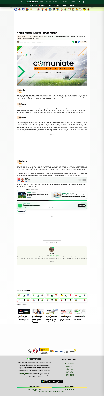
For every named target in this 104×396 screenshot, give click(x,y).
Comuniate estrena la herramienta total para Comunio (79, 318)
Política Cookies (48, 391)
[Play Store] (46, 381)
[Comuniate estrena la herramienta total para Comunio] (80, 311)
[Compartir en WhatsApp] (73, 42)
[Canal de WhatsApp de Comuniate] (66, 390)
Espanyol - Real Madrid (70, 368)
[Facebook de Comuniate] (67, 390)
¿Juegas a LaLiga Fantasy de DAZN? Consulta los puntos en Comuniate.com (23, 319)
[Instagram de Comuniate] (74, 390)
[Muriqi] (22, 180)
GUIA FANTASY (22, 211)
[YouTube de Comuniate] (72, 390)
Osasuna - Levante (70, 374)
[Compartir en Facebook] (79, 42)
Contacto (63, 391)
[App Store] (57, 381)
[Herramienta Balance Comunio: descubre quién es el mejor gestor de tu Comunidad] (38, 311)
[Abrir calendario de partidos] (83, 1)
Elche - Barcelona (69, 372)
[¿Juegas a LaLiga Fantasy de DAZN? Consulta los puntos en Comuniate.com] (24, 311)
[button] (83, 42)
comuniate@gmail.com (34, 390)
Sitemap (54, 391)
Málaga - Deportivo (70, 375)
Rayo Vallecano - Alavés (70, 362)
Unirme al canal (82, 205)
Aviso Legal (41, 391)
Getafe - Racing (69, 371)
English (58, 391)
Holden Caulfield (26, 41)
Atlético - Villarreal (70, 369)
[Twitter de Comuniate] (69, 390)
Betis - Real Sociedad (69, 363)
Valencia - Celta (69, 366)
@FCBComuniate (55, 255)
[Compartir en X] (76, 42)
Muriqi (26, 178)
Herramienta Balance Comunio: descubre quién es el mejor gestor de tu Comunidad (37, 319)
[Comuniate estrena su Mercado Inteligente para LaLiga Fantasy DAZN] (66, 311)
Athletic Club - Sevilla (69, 365)
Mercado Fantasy (24, 373)
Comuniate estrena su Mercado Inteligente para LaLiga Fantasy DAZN (65, 319)
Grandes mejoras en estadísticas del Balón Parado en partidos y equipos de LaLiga (52, 319)
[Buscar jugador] (79, 1)
